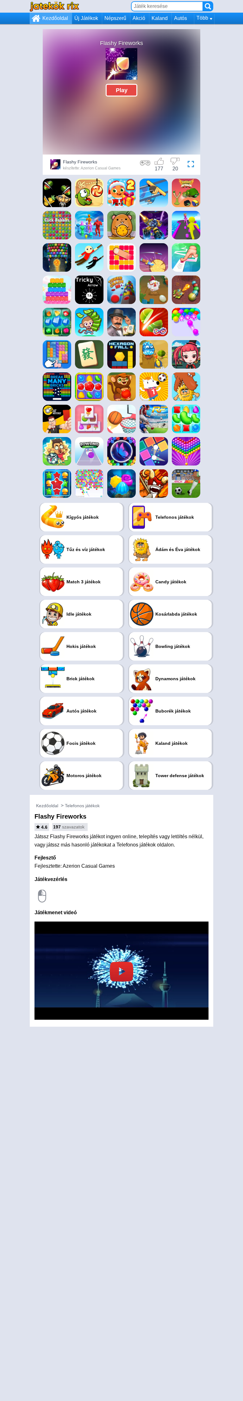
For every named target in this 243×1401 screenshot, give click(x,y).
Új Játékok (86, 18)
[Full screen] (190, 165)
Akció (139, 18)
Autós (180, 18)
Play (122, 90)
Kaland (160, 18)
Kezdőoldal (55, 18)
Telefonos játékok (82, 805)
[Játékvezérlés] (145, 165)
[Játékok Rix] (54, 6)
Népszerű (115, 18)
